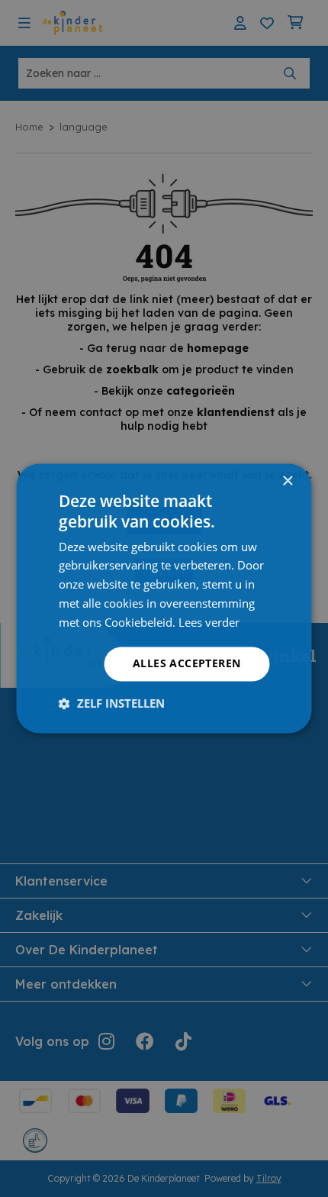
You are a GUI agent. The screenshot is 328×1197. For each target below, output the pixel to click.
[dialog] (164, 598)
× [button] (287, 481)
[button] (112, 704)
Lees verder (209, 622)
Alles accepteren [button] (186, 664)
